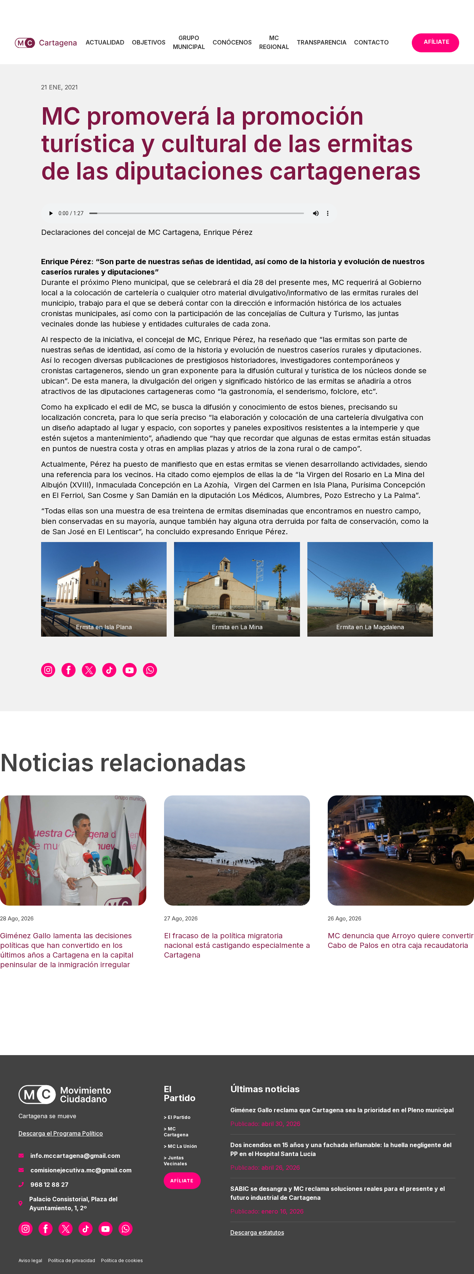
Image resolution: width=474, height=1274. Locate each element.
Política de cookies (122, 1260)
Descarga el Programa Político (61, 1133)
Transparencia (322, 42)
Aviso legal (30, 1260)
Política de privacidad (71, 1260)
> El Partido (177, 1117)
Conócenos (232, 42)
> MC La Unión (180, 1146)
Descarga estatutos (257, 1232)
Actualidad (105, 42)
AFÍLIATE (182, 1180)
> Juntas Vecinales (175, 1160)
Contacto (371, 42)
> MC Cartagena (176, 1131)
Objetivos (149, 42)
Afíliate (436, 41)
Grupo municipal (189, 42)
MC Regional (274, 42)
